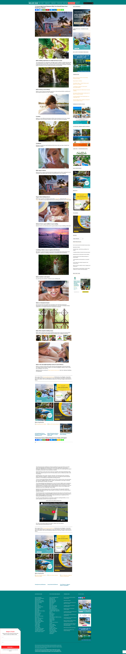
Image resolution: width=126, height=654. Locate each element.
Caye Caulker (51, 614)
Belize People (37, 609)
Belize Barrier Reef (52, 600)
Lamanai (50, 623)
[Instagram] (82, 598)
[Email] (44, 10)
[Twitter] (40, 10)
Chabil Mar (57, 198)
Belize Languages (38, 607)
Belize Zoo (51, 612)
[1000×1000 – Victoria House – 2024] (84, 620)
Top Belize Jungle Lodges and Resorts (54, 611)
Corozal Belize (51, 618)
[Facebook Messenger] (51, 10)
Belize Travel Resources (39, 618)
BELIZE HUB (33, 3)
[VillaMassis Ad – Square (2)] (63, 411)
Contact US (77, 3)
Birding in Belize (52, 613)
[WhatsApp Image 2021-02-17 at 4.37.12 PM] (44, 411)
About (42, 3)
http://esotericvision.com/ (53, 370)
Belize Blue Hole (52, 599)
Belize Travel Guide (71, 3)
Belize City (51, 604)
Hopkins (50, 621)
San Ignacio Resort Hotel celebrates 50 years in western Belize (81, 257)
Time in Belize (37, 626)
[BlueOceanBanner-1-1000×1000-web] (81, 17)
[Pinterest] (47, 10)
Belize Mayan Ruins (52, 601)
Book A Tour (65, 3)
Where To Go (47, 3)
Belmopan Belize (38, 599)
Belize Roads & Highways (39, 621)
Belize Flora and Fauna (53, 605)
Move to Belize (37, 625)
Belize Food (37, 604)
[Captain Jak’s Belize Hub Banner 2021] (81, 137)
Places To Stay (59, 3)
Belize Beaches (52, 602)
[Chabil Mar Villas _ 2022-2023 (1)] (44, 392)
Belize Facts (37, 603)
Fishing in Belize (52, 619)
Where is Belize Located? (39, 631)
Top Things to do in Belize (39, 628)
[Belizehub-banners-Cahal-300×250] (81, 158)
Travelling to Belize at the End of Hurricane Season (81, 252)
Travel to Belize (37, 627)
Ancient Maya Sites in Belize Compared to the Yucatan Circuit (80, 263)
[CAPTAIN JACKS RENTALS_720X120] (53, 337)
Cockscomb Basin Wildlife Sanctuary (55, 616)
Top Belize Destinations (39, 629)
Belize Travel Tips (38, 619)
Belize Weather (37, 615)
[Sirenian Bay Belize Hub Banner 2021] (81, 115)
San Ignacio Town (52, 627)
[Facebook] (36, 10)
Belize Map (37, 608)
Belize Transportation (38, 620)
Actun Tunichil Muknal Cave (53, 597)
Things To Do (53, 3)
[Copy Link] (58, 10)
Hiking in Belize (51, 620)
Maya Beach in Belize (76, 247)
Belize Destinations (38, 597)
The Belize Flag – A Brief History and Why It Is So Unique (81, 250)
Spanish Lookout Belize (53, 628)
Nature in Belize (52, 624)
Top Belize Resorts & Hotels (40, 630)
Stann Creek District (52, 630)
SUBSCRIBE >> (10, 647)
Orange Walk (51, 626)
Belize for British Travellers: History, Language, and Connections (81, 266)
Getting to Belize (38, 622)
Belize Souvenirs (38, 613)
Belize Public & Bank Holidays (40, 610)
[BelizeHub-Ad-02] (81, 284)
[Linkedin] (55, 10)
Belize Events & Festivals (39, 600)
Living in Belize (37, 624)
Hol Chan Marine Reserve (53, 622)
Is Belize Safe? (37, 623)
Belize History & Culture (39, 606)
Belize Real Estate (38, 612)
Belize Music (37, 611)
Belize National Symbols (53, 608)
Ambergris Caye (52, 598)
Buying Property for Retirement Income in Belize (81, 254)
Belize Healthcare (38, 605)
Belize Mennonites (52, 607)
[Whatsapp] (62, 10)
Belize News (37, 617)
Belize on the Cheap (38, 602)
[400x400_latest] (81, 63)
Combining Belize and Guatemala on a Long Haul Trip (81, 260)
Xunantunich (51, 633)
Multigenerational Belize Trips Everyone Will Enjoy (69, 630)
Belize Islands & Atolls (53, 606)
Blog (39, 3)
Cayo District (51, 615)
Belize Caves (51, 603)
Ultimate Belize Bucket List (48, 377)
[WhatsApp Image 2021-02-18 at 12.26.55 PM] (63, 392)
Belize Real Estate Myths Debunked (69, 627)
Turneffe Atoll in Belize (53, 631)
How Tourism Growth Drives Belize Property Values (69, 598)
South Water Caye (52, 629)
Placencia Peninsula (52, 625)
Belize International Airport (39, 598)
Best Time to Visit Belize (39, 616)
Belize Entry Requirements (39, 601)
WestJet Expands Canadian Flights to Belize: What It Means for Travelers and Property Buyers (81, 269)
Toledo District (51, 632)
